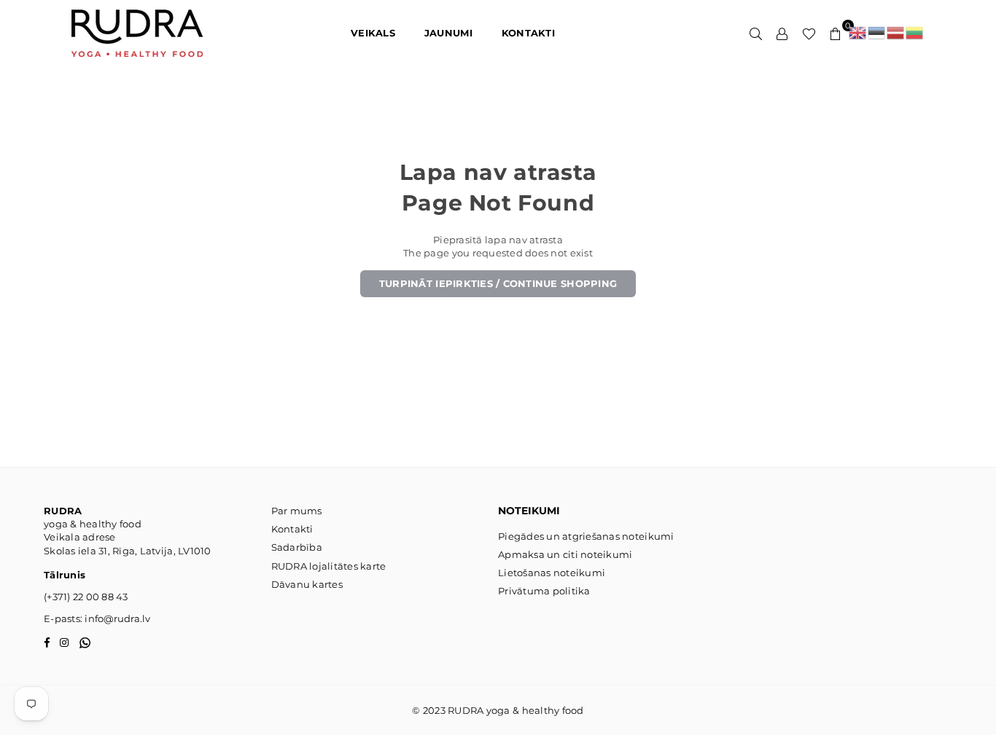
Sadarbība (296, 547)
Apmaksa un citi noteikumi (565, 554)
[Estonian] (877, 33)
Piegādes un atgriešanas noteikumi (586, 536)
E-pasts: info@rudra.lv (97, 618)
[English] (858, 33)
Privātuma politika (544, 591)
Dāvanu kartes (307, 584)
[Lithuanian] (915, 33)
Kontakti (292, 529)
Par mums (296, 510)
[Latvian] (896, 33)
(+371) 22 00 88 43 (86, 596)
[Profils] (782, 33)
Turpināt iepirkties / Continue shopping (498, 283)
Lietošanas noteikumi (551, 572)
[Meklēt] (756, 33)
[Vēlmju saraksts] (808, 33)
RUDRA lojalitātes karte (328, 566)
